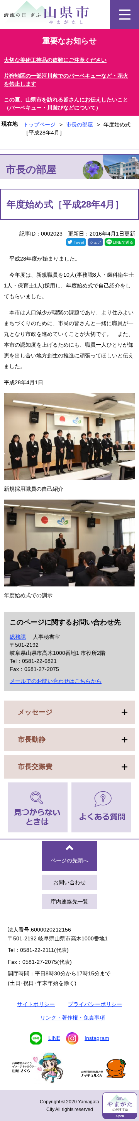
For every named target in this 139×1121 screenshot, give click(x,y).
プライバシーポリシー (95, 1004)
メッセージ (35, 712)
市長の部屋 (79, 124)
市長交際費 (35, 767)
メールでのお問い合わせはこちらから (56, 681)
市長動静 (32, 739)
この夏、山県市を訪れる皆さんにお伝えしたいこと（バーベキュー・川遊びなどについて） (66, 103)
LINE (54, 1038)
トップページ (39, 124)
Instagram (97, 1038)
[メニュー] (124, 14)
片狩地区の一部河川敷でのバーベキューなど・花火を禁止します (66, 80)
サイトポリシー (36, 1004)
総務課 (18, 637)
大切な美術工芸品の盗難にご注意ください (55, 60)
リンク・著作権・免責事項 (72, 1018)
